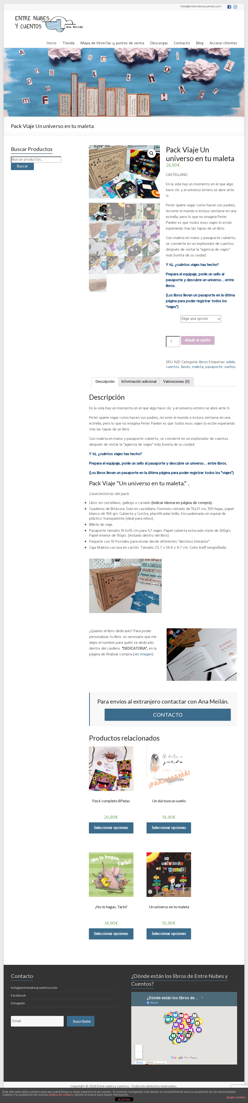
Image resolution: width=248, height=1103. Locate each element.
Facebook (18, 995)
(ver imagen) (143, 654)
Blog (199, 42)
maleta (197, 367)
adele (230, 362)
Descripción (105, 382)
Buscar (22, 166)
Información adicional (138, 382)
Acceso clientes (223, 42)
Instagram (18, 1003)
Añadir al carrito (198, 340)
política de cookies (61, 1094)
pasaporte (213, 367)
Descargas (159, 42)
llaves (185, 367)
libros (203, 362)
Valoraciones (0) (176, 382)
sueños (230, 367)
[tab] (105, 381)
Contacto (182, 42)
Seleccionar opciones (111, 828)
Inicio (51, 42)
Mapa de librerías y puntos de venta (112, 42)
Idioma (172, 316)
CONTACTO (168, 714)
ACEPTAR (124, 1099)
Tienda (68, 42)
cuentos (172, 367)
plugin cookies (236, 1097)
